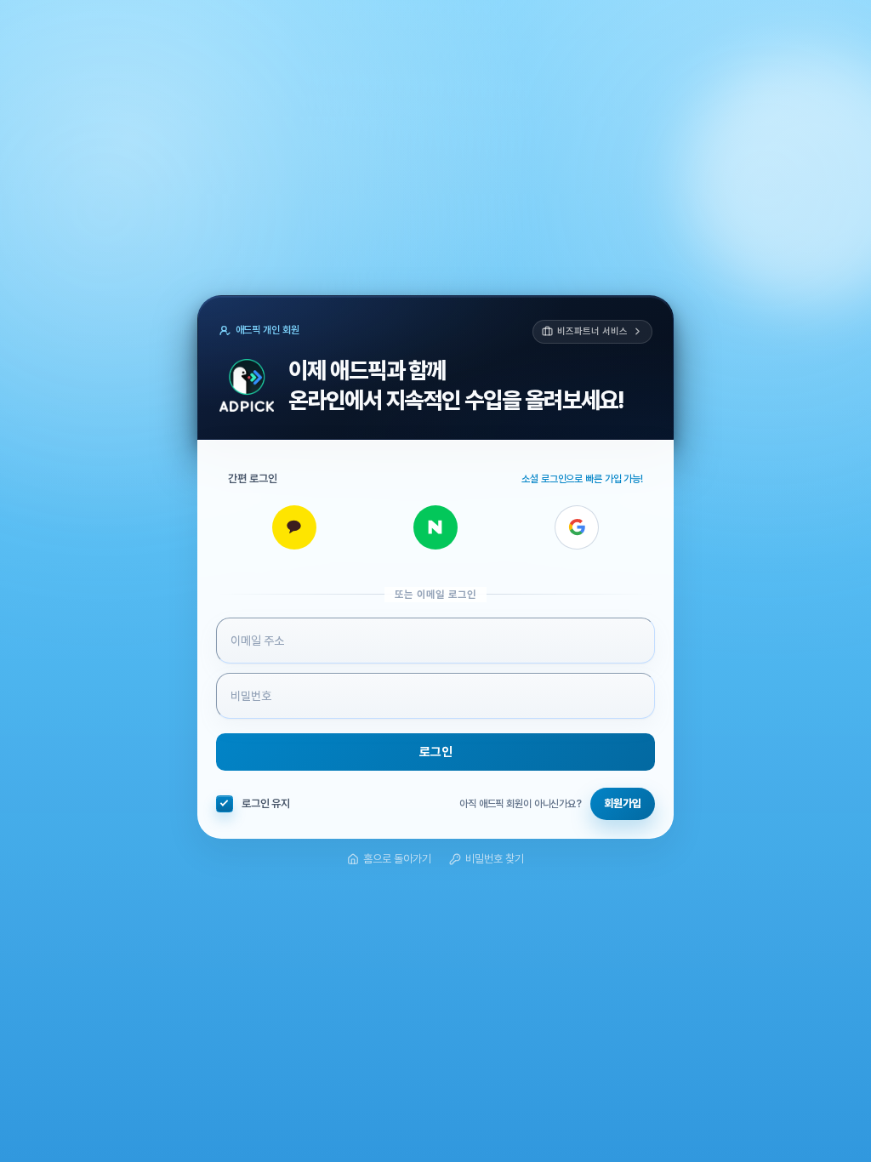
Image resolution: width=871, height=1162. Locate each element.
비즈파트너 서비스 (592, 331)
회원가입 (622, 803)
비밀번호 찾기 (494, 858)
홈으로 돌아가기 (397, 858)
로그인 (436, 752)
